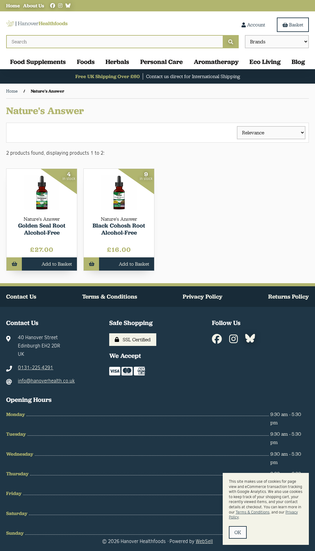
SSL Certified (135, 339)
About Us (33, 5)
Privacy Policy (202, 296)
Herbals (117, 61)
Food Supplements (38, 61)
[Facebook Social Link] (52, 6)
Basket (296, 25)
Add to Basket (57, 264)
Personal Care (161, 61)
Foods (86, 61)
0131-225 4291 (35, 367)
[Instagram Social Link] (60, 6)
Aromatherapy (216, 61)
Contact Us (21, 296)
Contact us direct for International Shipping (193, 76)
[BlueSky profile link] (68, 6)
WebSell (204, 541)
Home (13, 5)
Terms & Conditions (109, 296)
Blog (298, 61)
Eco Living (265, 61)
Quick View (44, 225)
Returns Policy (288, 296)
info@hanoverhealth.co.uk (46, 381)
